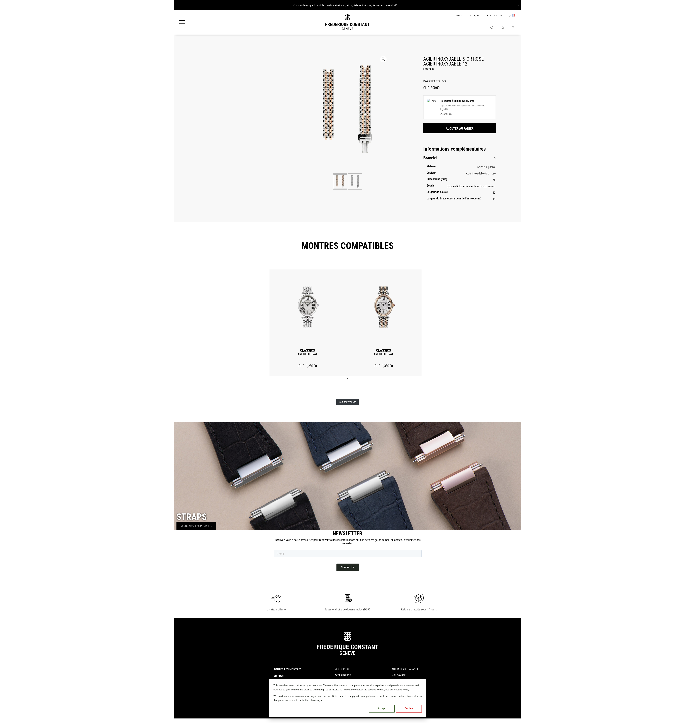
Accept (382, 708)
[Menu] (182, 22)
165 (493, 180)
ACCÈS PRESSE (343, 675)
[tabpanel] (307, 322)
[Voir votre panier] (513, 28)
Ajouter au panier (459, 128)
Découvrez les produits (196, 526)
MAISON (279, 676)
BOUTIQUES (474, 15)
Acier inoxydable (486, 167)
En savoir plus (446, 114)
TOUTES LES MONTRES (288, 669)
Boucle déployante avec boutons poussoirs (471, 186)
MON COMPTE (399, 675)
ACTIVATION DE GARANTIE (405, 669)
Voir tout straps (347, 402)
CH (510, 16)
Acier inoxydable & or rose (481, 173)
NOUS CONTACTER (494, 15)
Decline (409, 708)
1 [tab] (347, 378)
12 (494, 192)
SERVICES (458, 15)
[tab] (459, 158)
